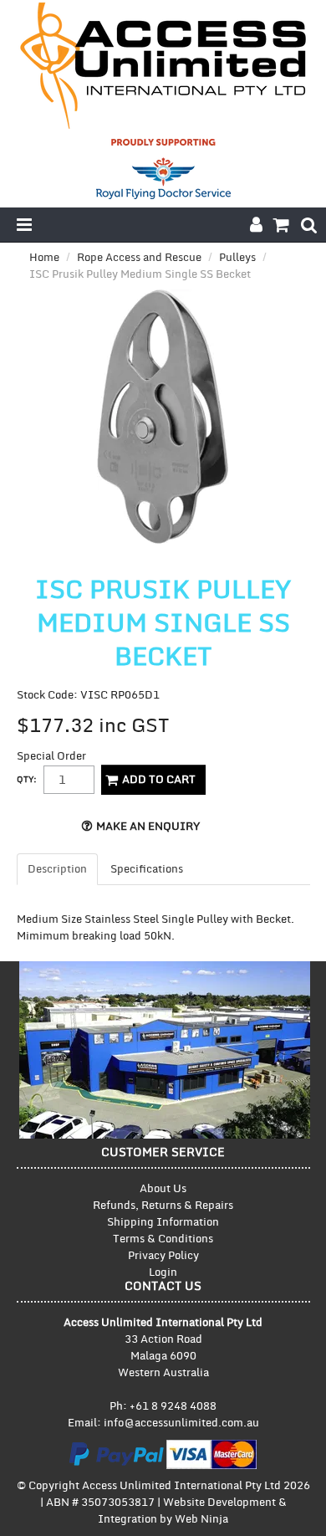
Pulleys (237, 257)
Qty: (27, 780)
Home (44, 257)
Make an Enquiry (148, 826)
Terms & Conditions (163, 1239)
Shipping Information (163, 1222)
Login (163, 1272)
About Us (163, 1188)
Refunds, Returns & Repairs (163, 1205)
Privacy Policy (163, 1255)
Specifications (146, 869)
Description (57, 869)
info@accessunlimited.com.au (181, 1423)
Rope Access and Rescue (139, 257)
